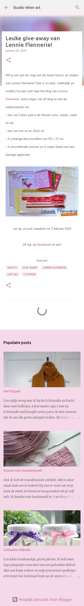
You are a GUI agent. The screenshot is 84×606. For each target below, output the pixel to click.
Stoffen (29, 274)
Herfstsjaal (12, 391)
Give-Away (29, 267)
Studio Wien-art (27, 7)
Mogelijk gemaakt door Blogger (45, 599)
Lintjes (12, 274)
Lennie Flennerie (54, 267)
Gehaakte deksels (17, 550)
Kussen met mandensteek (23, 470)
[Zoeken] (77, 7)
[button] (8, 60)
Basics (12, 267)
